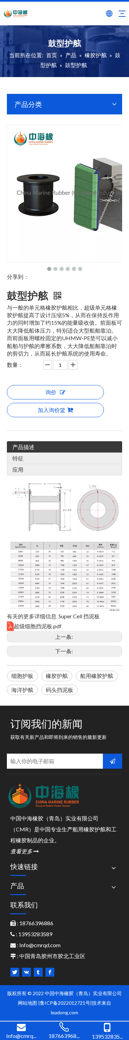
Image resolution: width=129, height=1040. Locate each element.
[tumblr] (38, 972)
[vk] (26, 972)
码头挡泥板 (59, 689)
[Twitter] (14, 972)
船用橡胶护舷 (96, 675)
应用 (17, 469)
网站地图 (27, 1003)
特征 (17, 458)
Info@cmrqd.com (40, 945)
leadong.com (64, 1012)
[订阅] (112, 761)
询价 (50, 392)
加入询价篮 (51, 410)
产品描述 (23, 447)
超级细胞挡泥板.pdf (38, 626)
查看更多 (24, 851)
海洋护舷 (22, 689)
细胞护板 (22, 675)
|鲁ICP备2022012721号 (64, 1003)
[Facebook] (49, 972)
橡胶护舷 (57, 675)
